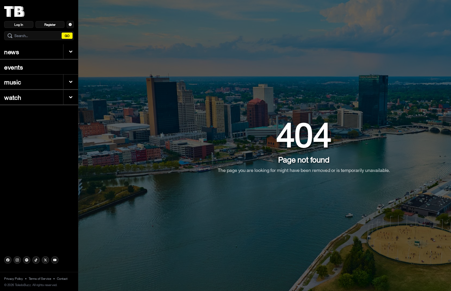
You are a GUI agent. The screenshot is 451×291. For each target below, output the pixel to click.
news (11, 51)
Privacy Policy (13, 278)
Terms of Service (40, 278)
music (12, 82)
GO (67, 36)
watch (12, 97)
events (13, 67)
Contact (62, 278)
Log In (18, 24)
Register (50, 24)
